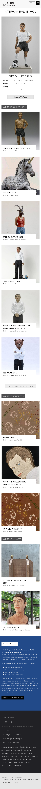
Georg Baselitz (20, 747)
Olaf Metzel (14, 756)
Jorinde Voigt (25, 762)
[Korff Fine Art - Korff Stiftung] (20, 4)
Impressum (7, 780)
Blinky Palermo (24, 756)
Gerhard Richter (15, 759)
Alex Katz (4, 753)
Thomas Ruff (26, 759)
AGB (16, 783)
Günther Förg (15, 750)
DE (31, 3)
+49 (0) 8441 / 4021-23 (13, 735)
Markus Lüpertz (26, 753)
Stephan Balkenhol (7, 747)
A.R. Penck (34, 756)
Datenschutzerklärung (22, 780)
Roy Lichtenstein (14, 753)
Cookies (36, 780)
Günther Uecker (14, 762)
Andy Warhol (6, 765)
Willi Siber (4, 762)
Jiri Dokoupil (5, 750)
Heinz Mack (5, 756)
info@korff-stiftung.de (14, 739)
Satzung (8, 783)
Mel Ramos (5, 759)
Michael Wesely (17, 765)
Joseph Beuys (31, 747)
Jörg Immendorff (26, 750)
